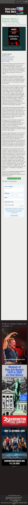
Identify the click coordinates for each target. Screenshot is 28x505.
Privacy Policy (15, 501)
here (11, 326)
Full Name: (6, 193)
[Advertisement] (14, 269)
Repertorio (7, 58)
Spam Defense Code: (9, 201)
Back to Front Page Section (12, 178)
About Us (11, 499)
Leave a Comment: (8, 186)
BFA (16, 466)
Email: (5, 197)
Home (24, 1)
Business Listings (17, 499)
